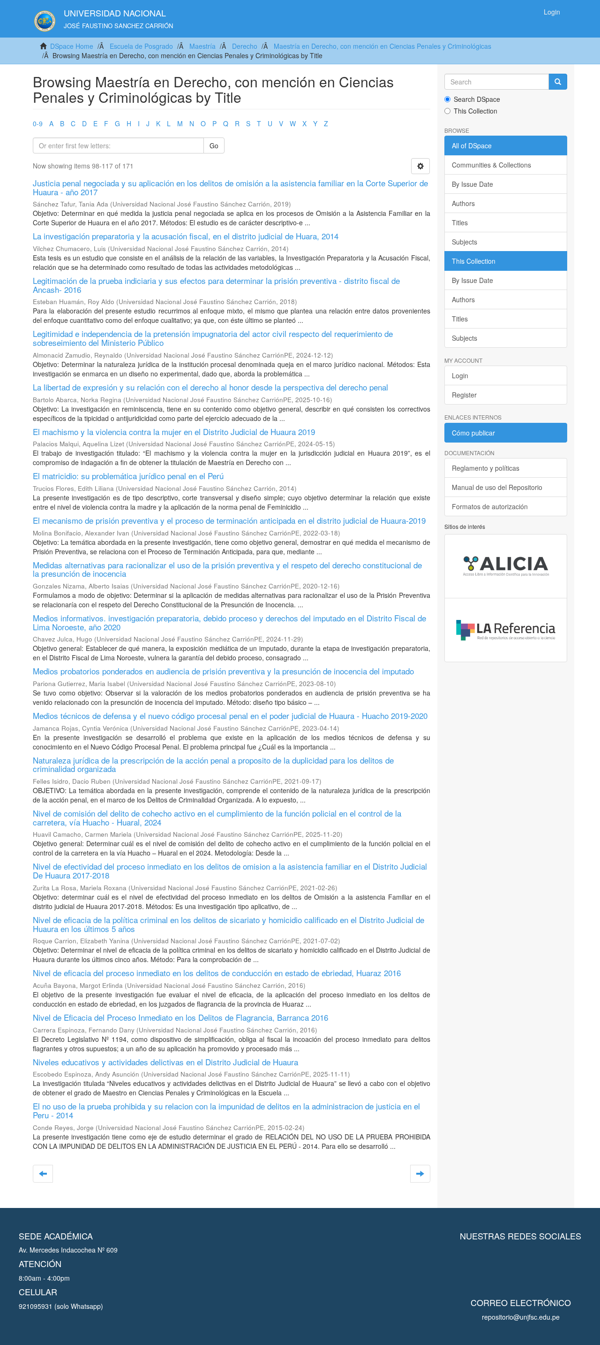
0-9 (38, 123)
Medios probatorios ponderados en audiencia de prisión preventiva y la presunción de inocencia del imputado (223, 671)
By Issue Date (472, 184)
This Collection (475, 110)
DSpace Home (71, 46)
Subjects (464, 241)
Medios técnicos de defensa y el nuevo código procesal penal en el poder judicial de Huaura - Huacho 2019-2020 (230, 715)
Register (464, 394)
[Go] (557, 82)
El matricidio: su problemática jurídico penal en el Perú (128, 475)
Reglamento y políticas (485, 468)
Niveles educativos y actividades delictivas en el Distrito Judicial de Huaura (165, 1062)
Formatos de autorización (490, 506)
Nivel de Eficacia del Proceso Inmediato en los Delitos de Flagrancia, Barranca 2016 (180, 1017)
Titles (460, 222)
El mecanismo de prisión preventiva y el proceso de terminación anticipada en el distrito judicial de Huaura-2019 (229, 520)
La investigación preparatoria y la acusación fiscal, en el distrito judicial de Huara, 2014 (185, 236)
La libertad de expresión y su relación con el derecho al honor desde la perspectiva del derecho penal (210, 387)
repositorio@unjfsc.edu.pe (521, 1317)
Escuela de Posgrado (141, 46)
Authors (463, 203)
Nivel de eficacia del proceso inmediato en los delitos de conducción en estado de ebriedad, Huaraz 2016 (217, 972)
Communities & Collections (491, 164)
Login (460, 375)
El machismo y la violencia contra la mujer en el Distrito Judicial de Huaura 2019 (174, 431)
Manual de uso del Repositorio (497, 487)
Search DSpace (477, 99)
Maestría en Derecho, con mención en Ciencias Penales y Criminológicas (382, 46)
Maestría (202, 46)
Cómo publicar (473, 432)
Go (214, 145)
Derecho (244, 46)
